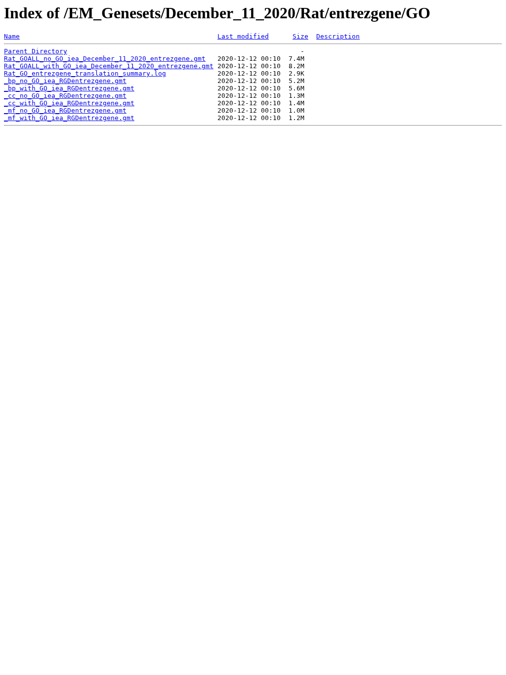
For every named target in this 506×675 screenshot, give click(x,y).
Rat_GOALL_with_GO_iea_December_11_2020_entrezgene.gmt (108, 66)
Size (300, 36)
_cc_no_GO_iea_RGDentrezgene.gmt (65, 95)
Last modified (243, 36)
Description (338, 36)
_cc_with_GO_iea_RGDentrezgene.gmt (69, 103)
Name (12, 36)
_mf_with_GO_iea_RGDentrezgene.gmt (69, 118)
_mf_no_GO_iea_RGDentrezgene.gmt (65, 110)
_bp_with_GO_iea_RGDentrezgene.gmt (69, 88)
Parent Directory (35, 51)
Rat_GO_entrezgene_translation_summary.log (85, 73)
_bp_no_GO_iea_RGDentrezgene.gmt (65, 80)
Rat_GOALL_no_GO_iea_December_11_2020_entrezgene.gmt (105, 58)
